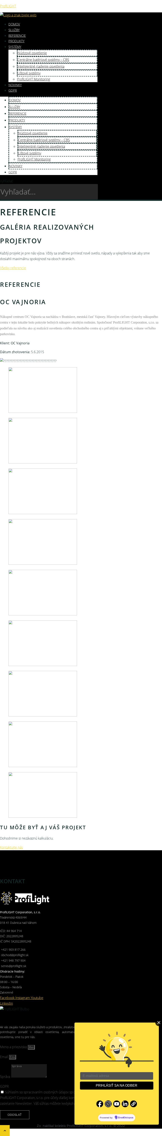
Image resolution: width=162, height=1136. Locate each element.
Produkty (16, 41)
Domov (14, 24)
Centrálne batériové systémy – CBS (43, 59)
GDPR (12, 90)
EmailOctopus (125, 1118)
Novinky (15, 85)
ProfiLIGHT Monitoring (33, 79)
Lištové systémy (29, 73)
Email (4, 1056)
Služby (14, 30)
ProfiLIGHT (8, 6)
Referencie (17, 35)
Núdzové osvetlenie (32, 53)
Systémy (14, 47)
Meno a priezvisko (14, 1047)
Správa (5, 1076)
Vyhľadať (6, 181)
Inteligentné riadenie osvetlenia (41, 66)
